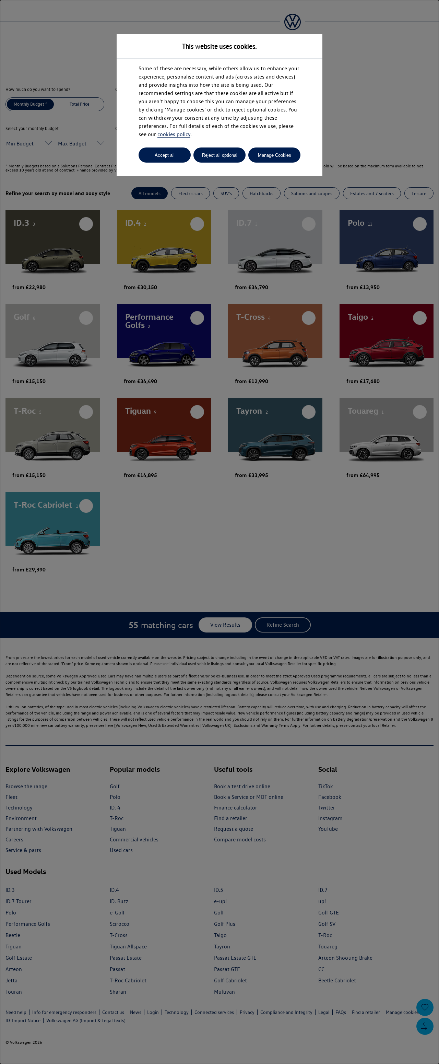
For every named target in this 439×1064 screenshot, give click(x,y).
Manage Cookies (274, 155)
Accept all (165, 155)
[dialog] (219, 532)
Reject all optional (219, 155)
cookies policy (173, 134)
